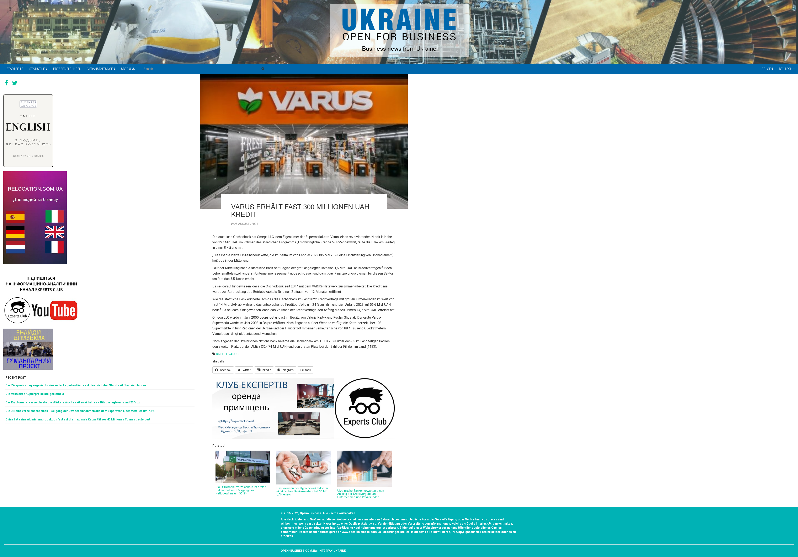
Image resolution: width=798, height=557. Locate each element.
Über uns (128, 68)
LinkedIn (265, 370)
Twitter (245, 370)
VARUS (233, 354)
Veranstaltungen (101, 68)
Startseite (14, 68)
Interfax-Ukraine (332, 550)
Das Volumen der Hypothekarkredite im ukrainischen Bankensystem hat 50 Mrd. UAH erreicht (302, 491)
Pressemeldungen (67, 68)
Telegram (287, 370)
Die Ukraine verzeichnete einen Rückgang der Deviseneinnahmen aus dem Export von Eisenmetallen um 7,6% (80, 411)
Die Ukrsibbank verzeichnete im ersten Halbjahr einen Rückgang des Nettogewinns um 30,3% (241, 490)
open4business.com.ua (299, 550)
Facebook (224, 370)
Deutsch (786, 68)
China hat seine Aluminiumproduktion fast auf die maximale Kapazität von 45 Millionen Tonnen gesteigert (77, 419)
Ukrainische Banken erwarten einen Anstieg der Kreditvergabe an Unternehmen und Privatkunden (360, 493)
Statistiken (38, 68)
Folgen (767, 68)
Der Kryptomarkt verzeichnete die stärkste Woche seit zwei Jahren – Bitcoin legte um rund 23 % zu (72, 402)
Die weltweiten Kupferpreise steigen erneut (34, 394)
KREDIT (221, 354)
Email (307, 370)
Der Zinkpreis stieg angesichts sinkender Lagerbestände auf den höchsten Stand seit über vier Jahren (75, 385)
